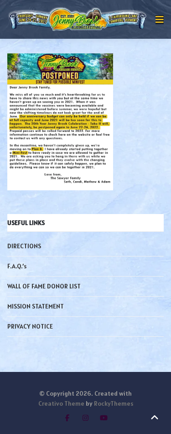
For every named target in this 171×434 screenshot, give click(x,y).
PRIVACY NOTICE (30, 326)
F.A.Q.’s (16, 266)
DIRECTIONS (24, 246)
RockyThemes (113, 403)
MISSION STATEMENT (35, 306)
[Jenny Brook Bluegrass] (77, 19)
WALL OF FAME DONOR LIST (44, 286)
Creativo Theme (61, 403)
